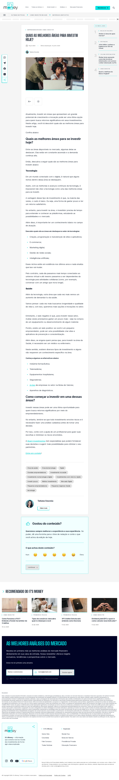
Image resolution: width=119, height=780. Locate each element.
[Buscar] (113, 7)
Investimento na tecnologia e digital (40, 477)
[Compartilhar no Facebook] (4, 68)
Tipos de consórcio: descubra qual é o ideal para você (44, 620)
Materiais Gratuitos (61, 15)
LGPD (69, 775)
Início (27, 7)
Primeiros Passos (40, 615)
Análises (62, 7)
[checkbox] (7, 678)
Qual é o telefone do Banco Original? (106, 72)
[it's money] (11, 6)
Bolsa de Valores (106, 30)
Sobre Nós (45, 734)
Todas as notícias (37, 7)
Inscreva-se (102, 8)
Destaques (104, 41)
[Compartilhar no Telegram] (4, 63)
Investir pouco (33, 481)
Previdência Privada (69, 741)
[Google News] (27, 761)
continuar (31, 567)
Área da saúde (33, 468)
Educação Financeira (76, 7)
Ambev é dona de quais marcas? (107, 34)
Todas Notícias (47, 745)
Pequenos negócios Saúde (61, 486)
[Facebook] (11, 760)
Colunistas (45, 737)
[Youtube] (17, 761)
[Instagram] (6, 760)
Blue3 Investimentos (36, 441)
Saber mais (43, 508)
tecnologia (31, 490)
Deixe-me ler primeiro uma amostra (19, 663)
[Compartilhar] (33, 726)
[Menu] (4, 15)
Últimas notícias (18, 15)
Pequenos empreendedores (37, 486)
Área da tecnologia (49, 468)
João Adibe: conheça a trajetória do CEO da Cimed (107, 46)
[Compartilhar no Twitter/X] (4, 74)
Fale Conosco (47, 741)
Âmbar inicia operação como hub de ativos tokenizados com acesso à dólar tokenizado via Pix (107, 60)
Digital (62, 468)
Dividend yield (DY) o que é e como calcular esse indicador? (104, 620)
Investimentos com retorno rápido (69, 477)
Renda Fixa (66, 734)
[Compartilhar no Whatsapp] (4, 57)
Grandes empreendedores (37, 472)
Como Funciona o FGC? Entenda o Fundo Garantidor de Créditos (14, 621)
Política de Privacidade (51, 678)
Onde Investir (51, 7)
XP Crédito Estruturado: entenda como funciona (71, 620)
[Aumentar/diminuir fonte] (29, 101)
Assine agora (67, 672)
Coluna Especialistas (107, 54)
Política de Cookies (59, 775)
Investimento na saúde (58, 472)
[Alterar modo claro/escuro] (38, 101)
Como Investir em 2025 (38, 15)
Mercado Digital (66, 481)
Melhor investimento (49, 481)
